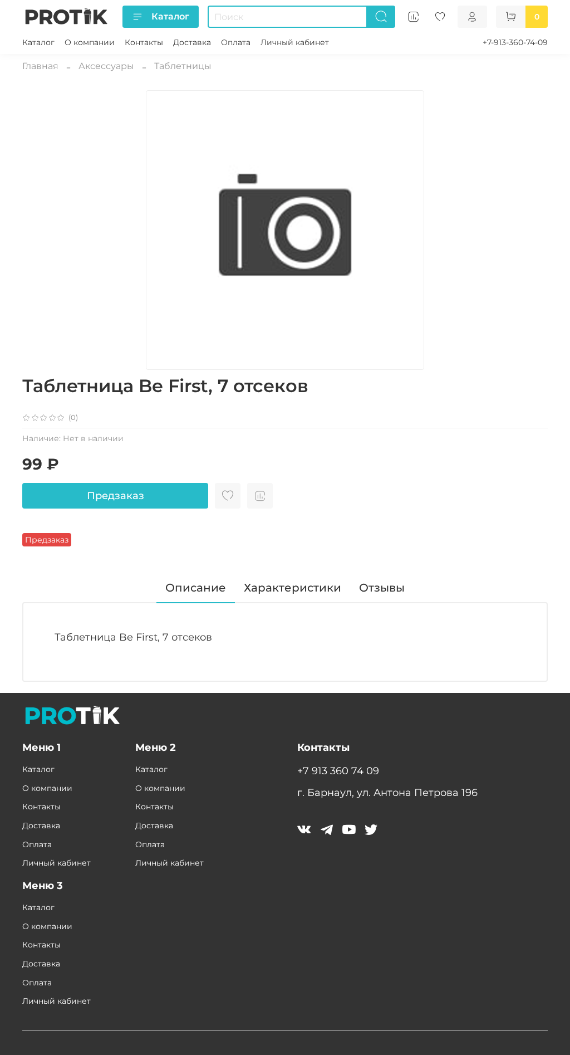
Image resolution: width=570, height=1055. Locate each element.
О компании (90, 42)
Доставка (192, 42)
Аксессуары (106, 66)
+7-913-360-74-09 (515, 42)
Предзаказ (115, 496)
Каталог (170, 16)
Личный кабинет (295, 42)
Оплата (235, 42)
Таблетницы (183, 66)
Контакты (144, 42)
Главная (40, 66)
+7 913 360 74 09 (338, 770)
